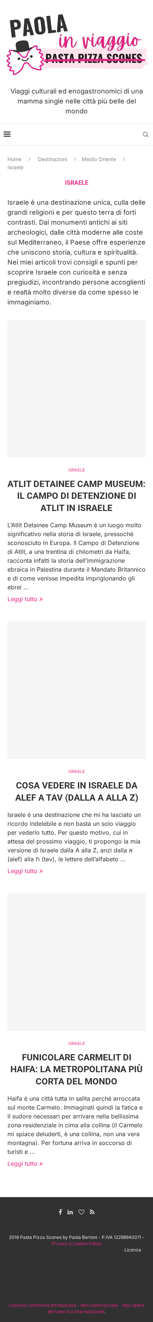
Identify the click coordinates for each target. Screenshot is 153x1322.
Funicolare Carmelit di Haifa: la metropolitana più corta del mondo (76, 1069)
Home (14, 159)
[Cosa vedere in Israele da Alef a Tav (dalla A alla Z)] (76, 690)
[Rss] (92, 1212)
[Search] (145, 134)
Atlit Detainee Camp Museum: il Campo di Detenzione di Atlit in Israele (76, 496)
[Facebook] (60, 1212)
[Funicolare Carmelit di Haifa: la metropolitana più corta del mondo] (76, 962)
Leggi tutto (22, 599)
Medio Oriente (99, 159)
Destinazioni (52, 159)
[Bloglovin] (81, 1212)
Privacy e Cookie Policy (77, 1243)
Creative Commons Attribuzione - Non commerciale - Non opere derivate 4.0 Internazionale (76, 1308)
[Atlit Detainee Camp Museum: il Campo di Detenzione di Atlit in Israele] (76, 388)
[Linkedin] (70, 1212)
